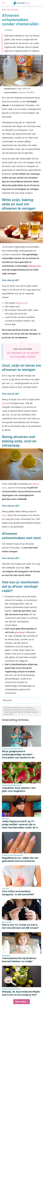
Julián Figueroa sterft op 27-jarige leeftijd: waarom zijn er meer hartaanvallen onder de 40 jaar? (20, 824)
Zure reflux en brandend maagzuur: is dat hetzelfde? (18, 893)
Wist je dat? (7, 922)
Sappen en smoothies (11, 989)
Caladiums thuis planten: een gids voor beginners (19, 789)
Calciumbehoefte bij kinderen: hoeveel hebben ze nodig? (19, 960)
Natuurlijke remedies (10, 10)
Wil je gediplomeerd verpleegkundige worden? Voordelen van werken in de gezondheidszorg (18, 754)
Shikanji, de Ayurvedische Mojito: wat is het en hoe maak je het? (21, 993)
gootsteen (19, 632)
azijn (4, 403)
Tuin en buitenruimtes (11, 785)
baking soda (34, 266)
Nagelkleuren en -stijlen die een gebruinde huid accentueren (20, 859)
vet (11, 383)
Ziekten (5, 819)
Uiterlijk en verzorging (12, 749)
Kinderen (6, 956)
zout (4, 515)
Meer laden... (21, 1001)
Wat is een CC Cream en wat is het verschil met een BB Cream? (20, 926)
